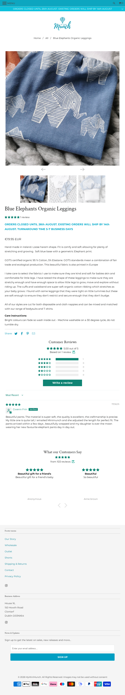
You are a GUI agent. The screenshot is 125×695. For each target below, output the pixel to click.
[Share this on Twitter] (15, 333)
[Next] (82, 169)
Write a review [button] (62, 382)
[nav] (8, 3)
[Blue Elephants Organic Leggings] (62, 108)
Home (37, 38)
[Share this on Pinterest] (27, 333)
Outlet (8, 551)
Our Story (10, 539)
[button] (12, 217)
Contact (9, 570)
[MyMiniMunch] (62, 24)
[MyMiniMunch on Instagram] (6, 585)
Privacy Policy (13, 576)
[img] (13, 404)
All (46, 38)
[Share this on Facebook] (21, 333)
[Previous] (43, 169)
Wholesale (11, 545)
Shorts (8, 557)
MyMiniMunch (33, 677)
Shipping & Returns (16, 563)
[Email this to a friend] (33, 333)
